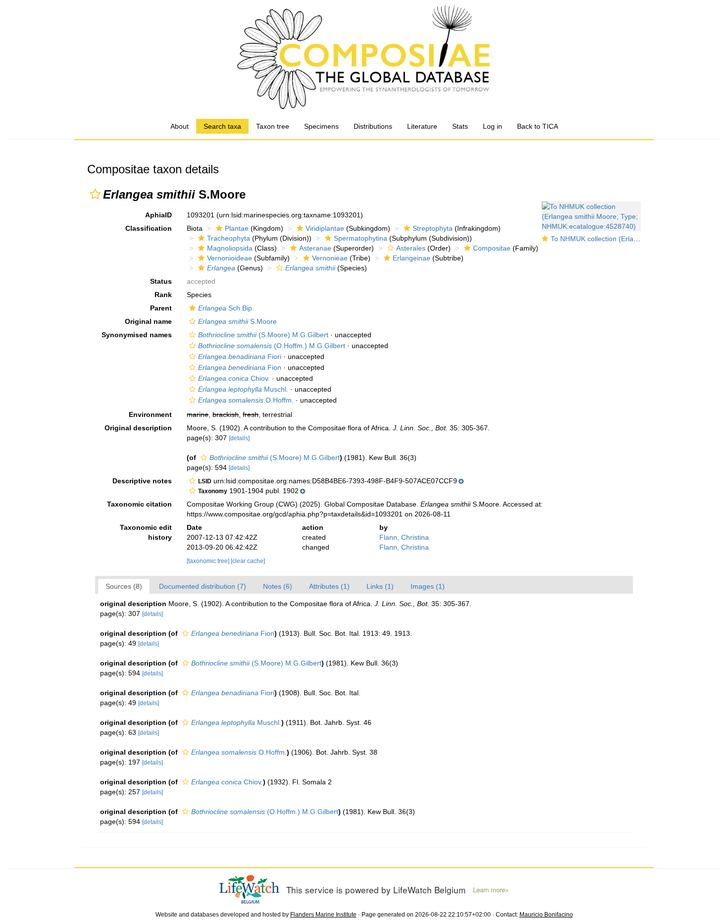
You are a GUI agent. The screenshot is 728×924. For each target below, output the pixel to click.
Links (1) (380, 586)
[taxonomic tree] (209, 561)
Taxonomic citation (139, 504)
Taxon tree (272, 126)
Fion (239, 367)
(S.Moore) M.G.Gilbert (263, 335)
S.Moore (237, 321)
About (179, 126)
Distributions (373, 126)
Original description (138, 428)
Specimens (321, 126)
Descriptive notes (142, 481)
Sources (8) (123, 586)
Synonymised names (137, 335)
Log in (492, 126)
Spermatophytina (360, 238)
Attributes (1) (329, 586)
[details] (239, 438)
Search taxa (222, 126)
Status (161, 281)
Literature (422, 126)
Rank (163, 295)
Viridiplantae (325, 228)
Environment (150, 414)
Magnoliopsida (230, 248)
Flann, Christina (404, 537)
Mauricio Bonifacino (546, 914)
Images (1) (428, 586)
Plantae (237, 228)
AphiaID (158, 215)
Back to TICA (537, 126)
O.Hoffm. (246, 400)
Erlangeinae (411, 258)
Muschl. (243, 389)
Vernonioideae (229, 258)
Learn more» (491, 889)
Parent (161, 308)
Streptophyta (433, 228)
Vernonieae (330, 258)
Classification (148, 228)
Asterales (410, 248)
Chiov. (234, 378)
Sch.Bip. (226, 308)
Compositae (492, 248)
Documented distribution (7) (202, 586)
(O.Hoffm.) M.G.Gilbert (271, 346)
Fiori (239, 356)
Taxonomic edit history (146, 532)
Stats (460, 126)
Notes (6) (277, 586)
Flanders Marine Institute (323, 914)
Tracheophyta (228, 238)
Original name (148, 321)
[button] (95, 194)
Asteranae (315, 248)
